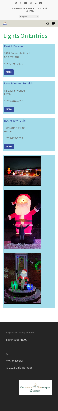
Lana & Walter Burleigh (18, 83)
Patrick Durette (13, 46)
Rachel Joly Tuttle (15, 120)
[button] (53, 23)
